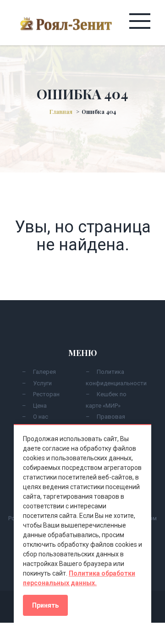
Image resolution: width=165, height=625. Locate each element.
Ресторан (46, 394)
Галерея (44, 371)
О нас (40, 416)
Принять (45, 605)
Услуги (42, 383)
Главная (61, 111)
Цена (40, 405)
